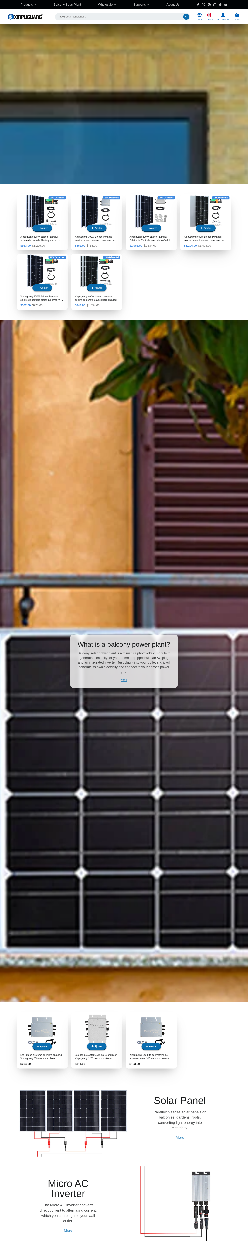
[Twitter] (203, 4)
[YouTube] (225, 4)
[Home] (25, 16)
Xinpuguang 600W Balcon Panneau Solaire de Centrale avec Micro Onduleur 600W (151, 222)
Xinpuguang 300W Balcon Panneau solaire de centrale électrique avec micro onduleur (42, 282)
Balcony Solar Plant (67, 4)
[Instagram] (214, 4)
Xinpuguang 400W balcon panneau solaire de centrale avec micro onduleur (96, 282)
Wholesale (105, 4)
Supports (139, 4)
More (180, 1137)
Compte (223, 17)
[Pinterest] (209, 4)
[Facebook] (198, 4)
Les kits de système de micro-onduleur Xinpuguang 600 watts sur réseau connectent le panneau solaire (42, 1040)
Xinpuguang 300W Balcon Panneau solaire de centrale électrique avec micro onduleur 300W (96, 222)
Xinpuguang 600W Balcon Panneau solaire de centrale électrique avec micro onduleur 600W (42, 222)
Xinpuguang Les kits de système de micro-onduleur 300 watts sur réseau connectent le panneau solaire (151, 1040)
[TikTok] (220, 4)
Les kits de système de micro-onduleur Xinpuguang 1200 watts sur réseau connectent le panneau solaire (96, 1040)
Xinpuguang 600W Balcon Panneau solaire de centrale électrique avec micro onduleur (205, 222)
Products (27, 4)
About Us (172, 4)
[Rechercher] (186, 17)
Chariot (237, 17)
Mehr (124, 679)
